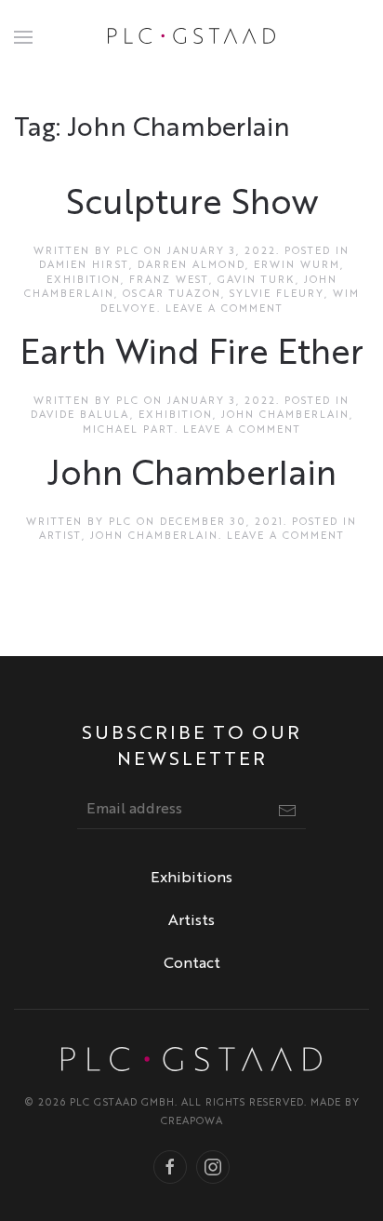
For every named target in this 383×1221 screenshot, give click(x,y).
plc (127, 252)
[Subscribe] (287, 810)
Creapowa (192, 1122)
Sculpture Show (192, 205)
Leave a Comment (224, 309)
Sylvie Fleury (277, 294)
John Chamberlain (285, 415)
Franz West (169, 280)
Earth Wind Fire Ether (191, 355)
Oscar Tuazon (172, 294)
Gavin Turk (257, 280)
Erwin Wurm (297, 266)
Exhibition (83, 280)
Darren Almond (191, 266)
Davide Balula (80, 415)
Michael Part (129, 430)
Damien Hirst (84, 266)
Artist (60, 536)
